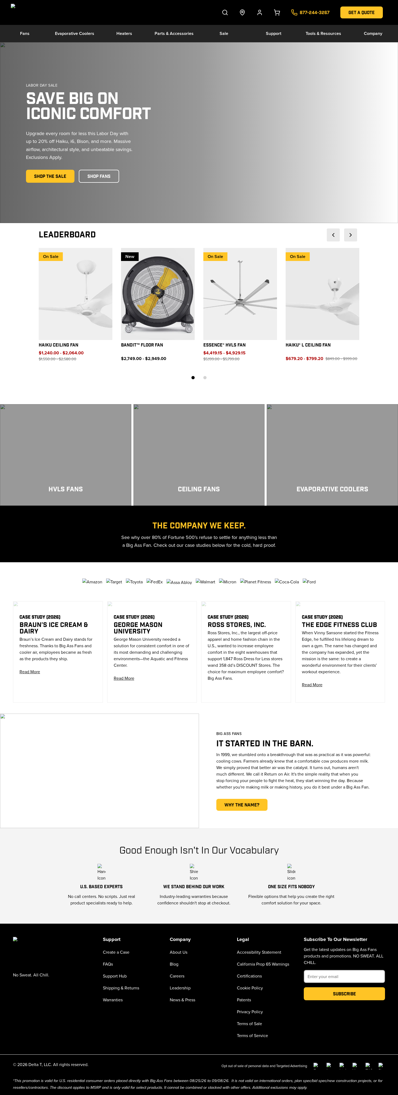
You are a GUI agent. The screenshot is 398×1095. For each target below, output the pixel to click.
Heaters (124, 33)
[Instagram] (330, 1066)
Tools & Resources (323, 33)
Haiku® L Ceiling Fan (308, 345)
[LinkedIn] (343, 1066)
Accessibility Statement (259, 952)
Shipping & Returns (121, 988)
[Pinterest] (382, 1066)
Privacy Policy (250, 1012)
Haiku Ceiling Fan (58, 345)
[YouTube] (356, 1066)
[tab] (193, 378)
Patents (244, 1000)
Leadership (180, 988)
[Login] (259, 12)
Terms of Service (252, 1035)
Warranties (113, 1000)
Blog (174, 964)
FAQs (108, 964)
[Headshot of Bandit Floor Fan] (158, 294)
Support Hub (115, 976)
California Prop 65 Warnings (263, 964)
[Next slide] (350, 234)
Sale (224, 33)
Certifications (249, 976)
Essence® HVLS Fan (224, 345)
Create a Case (116, 952)
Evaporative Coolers (74, 33)
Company (373, 33)
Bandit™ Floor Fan (142, 345)
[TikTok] (369, 1066)
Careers (177, 976)
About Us (178, 952)
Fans (25, 33)
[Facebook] (317, 1066)
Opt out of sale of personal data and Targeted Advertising (264, 1065)
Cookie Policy (250, 988)
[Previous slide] (333, 234)
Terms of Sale (249, 1024)
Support (273, 33)
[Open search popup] (224, 12)
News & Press (182, 1000)
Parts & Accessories (174, 33)
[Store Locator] (242, 12)
